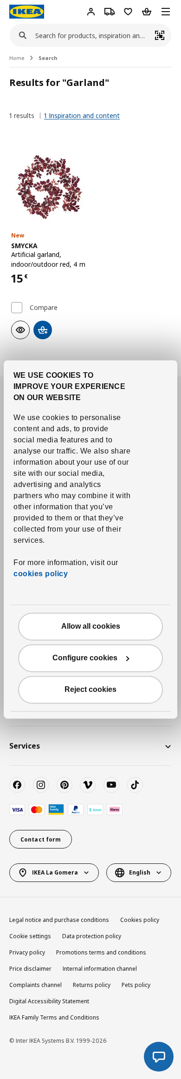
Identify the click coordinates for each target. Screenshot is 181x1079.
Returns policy (91, 985)
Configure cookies (84, 658)
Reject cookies (90, 690)
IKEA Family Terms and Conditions (54, 1017)
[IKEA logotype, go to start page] (26, 12)
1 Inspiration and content (82, 115)
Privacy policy (27, 952)
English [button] (139, 872)
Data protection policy (91, 936)
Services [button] (24, 745)
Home (17, 57)
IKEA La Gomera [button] (55, 872)
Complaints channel (35, 985)
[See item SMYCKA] (49, 187)
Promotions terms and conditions (101, 952)
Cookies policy (139, 920)
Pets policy (136, 985)
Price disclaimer (30, 969)
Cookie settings (30, 936)
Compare (44, 307)
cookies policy (40, 574)
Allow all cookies (90, 627)
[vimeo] (88, 785)
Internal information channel (100, 969)
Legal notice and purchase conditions (59, 920)
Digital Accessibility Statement (49, 1001)
